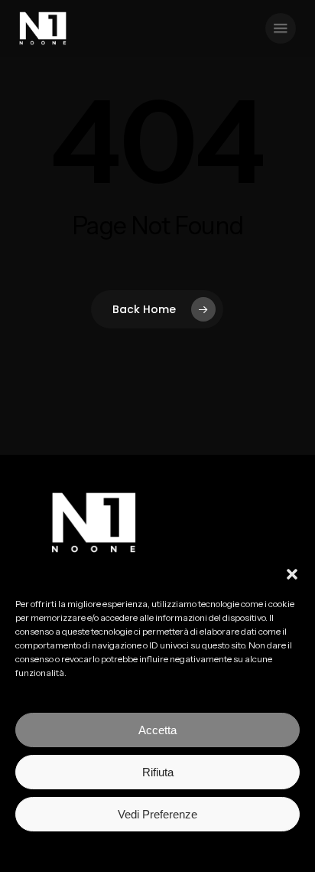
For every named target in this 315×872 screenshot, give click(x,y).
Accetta (157, 729)
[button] (292, 574)
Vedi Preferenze (157, 814)
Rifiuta (158, 772)
